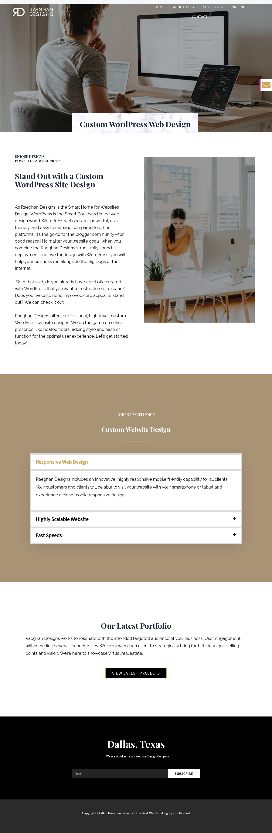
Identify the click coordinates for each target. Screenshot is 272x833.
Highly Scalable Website (62, 519)
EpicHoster (181, 813)
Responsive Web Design (62, 461)
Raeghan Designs (120, 813)
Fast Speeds (49, 535)
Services (211, 6)
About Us (181, 6)
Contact (200, 16)
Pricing (238, 6)
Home (159, 6)
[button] (136, 462)
